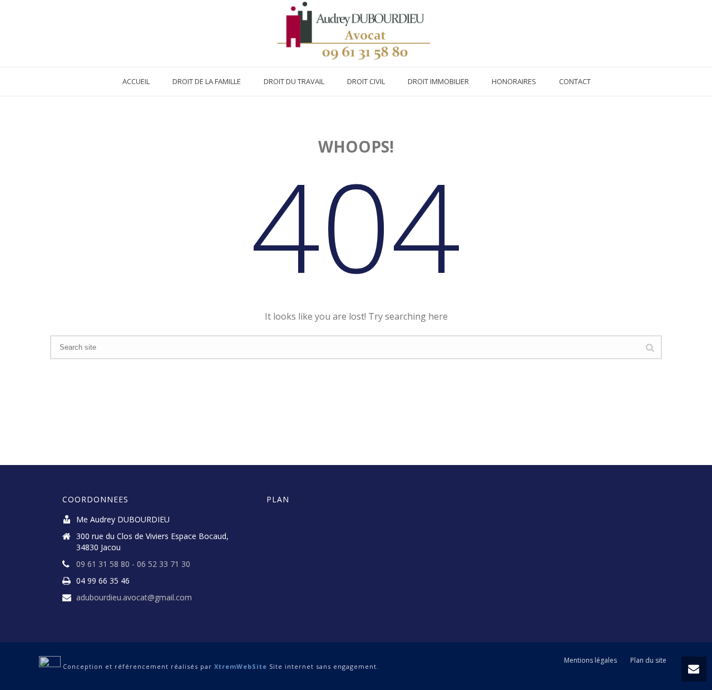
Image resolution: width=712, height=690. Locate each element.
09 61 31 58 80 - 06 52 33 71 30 (133, 564)
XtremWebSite (240, 666)
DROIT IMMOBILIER (438, 81)
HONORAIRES (514, 81)
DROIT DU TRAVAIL (294, 81)
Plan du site (648, 660)
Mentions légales (590, 660)
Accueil (136, 81)
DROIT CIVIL (366, 81)
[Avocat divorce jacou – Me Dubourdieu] (356, 33)
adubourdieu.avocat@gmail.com (134, 598)
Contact (575, 81)
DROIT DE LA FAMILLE (206, 81)
